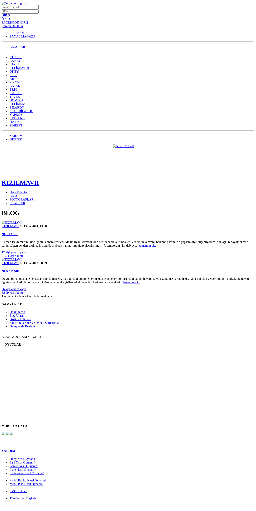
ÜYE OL (8, 19)
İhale (16, 358)
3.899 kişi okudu (12, 292)
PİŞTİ (13, 75)
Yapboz (17, 403)
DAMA (15, 122)
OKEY (14, 71)
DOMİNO (16, 100)
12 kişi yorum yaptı (14, 252)
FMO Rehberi (18, 491)
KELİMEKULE (20, 104)
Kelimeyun (20, 361)
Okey (16, 364)
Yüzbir (17, 352)
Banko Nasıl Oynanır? (24, 466)
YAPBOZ (16, 114)
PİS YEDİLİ (18, 82)
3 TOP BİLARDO (21, 111)
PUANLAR (17, 203)
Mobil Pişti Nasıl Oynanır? (26, 484)
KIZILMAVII (20, 182)
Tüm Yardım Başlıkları (24, 498)
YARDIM (16, 135)
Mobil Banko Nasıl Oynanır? (28, 480)
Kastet (17, 382)
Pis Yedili (18, 373)
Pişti (15, 367)
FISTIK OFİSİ (19, 33)
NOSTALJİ (10, 234)
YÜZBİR (16, 57)
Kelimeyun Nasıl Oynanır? (27, 473)
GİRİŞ (6, 15)
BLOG (14, 196)
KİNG (14, 78)
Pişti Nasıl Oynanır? (22, 462)
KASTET (16, 93)
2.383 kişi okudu (12, 256)
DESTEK (16, 139)
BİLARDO (17, 107)
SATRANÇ (17, 118)
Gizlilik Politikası (20, 319)
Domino (18, 391)
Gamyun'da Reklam (22, 326)
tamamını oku (147, 245)
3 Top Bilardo (21, 400)
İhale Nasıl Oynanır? (23, 469)
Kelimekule (20, 394)
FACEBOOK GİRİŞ (15, 22)
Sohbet (17, 412)
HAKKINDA (18, 192)
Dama (16, 409)
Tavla (16, 385)
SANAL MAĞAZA (23, 36)
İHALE (14, 64)
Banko (17, 355)
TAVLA (15, 96)
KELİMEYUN (19, 68)
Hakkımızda (17, 312)
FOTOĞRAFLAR (22, 199)
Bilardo (17, 397)
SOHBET (16, 125)
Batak (16, 376)
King (16, 370)
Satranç (17, 406)
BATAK (15, 86)
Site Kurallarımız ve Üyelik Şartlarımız (34, 322)
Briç (15, 379)
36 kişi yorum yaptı (14, 289)
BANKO (15, 60)
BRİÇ (13, 89)
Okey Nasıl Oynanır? (23, 459)
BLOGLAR (17, 46)
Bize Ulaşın (17, 315)
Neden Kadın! (11, 271)
